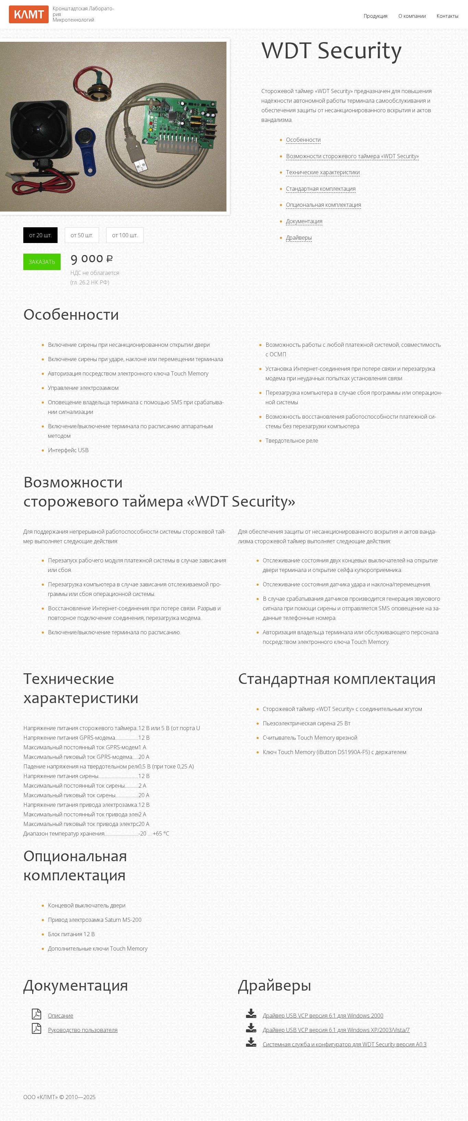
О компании (412, 16)
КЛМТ (29, 14)
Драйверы (299, 237)
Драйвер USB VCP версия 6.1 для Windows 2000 (323, 1015)
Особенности (303, 139)
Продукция (375, 16)
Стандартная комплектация (321, 188)
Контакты (447, 16)
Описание (60, 1015)
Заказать (42, 262)
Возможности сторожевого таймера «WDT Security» (352, 156)
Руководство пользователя (83, 1030)
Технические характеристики (323, 172)
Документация (304, 221)
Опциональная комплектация (323, 204)
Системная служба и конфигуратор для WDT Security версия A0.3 (345, 1044)
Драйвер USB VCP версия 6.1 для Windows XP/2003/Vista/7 (336, 1030)
